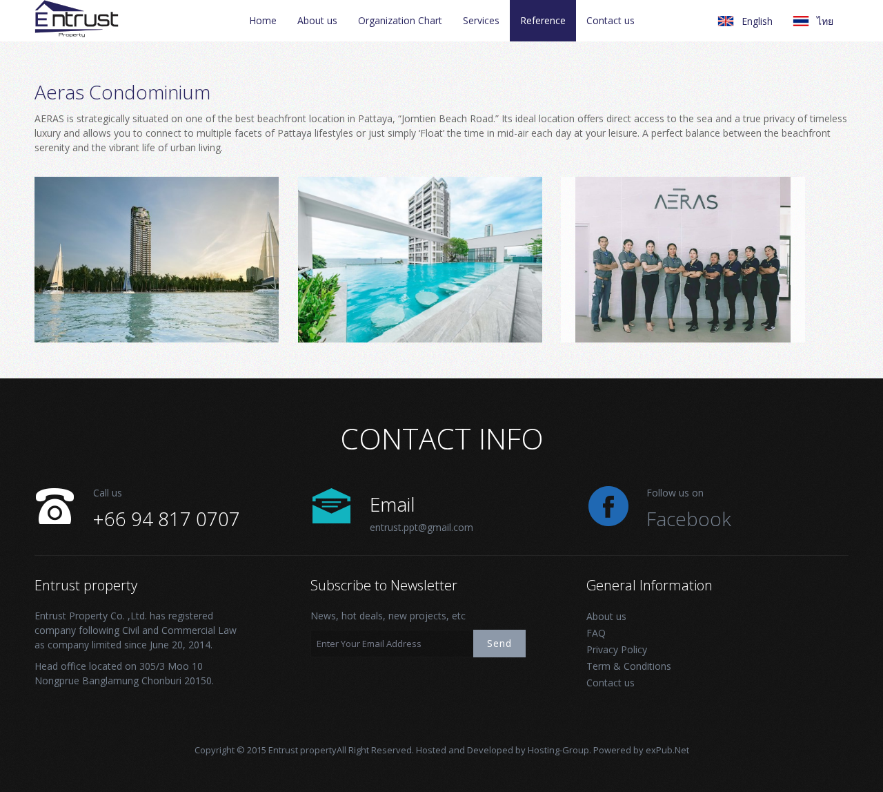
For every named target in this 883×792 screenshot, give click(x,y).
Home (263, 20)
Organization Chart (400, 20)
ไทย (825, 21)
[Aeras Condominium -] (156, 182)
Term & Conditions (628, 666)
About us (317, 20)
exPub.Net (667, 750)
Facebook (688, 518)
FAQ (596, 632)
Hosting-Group (558, 750)
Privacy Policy (616, 649)
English (757, 21)
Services (481, 20)
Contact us (610, 20)
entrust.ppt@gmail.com (421, 527)
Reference (543, 20)
